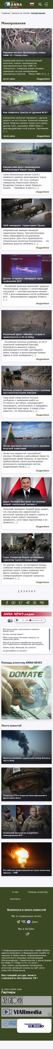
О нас (15, 892)
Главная (5, 13)
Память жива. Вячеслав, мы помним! (19, 647)
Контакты (15, 899)
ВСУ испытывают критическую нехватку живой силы (21, 630)
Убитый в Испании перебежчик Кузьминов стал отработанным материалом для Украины (23, 643)
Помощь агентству (38, 892)
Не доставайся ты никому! (15, 651)
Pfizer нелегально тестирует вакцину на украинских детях (21, 638)
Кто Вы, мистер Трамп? (13, 634)
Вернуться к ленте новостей (26, 909)
